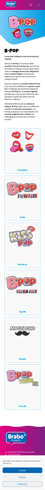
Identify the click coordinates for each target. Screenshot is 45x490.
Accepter (22, 470)
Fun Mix (22, 217)
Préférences (23, 484)
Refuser (22, 477)
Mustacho (22, 359)
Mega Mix (22, 312)
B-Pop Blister (23, 170)
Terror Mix (22, 406)
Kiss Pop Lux (22, 264)
